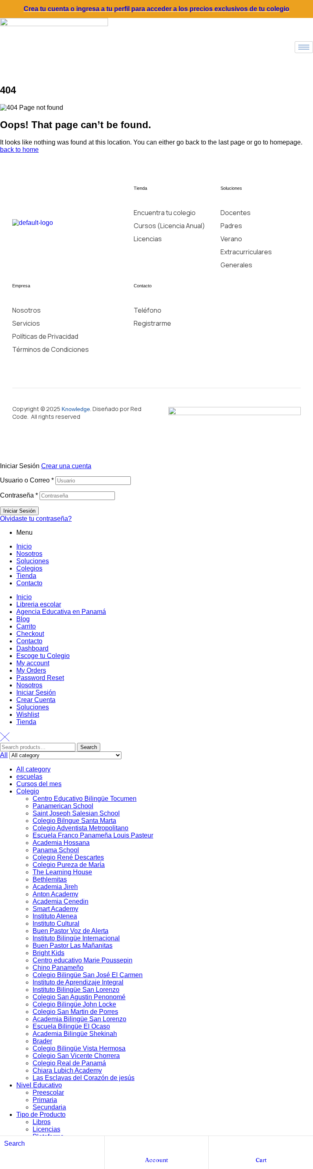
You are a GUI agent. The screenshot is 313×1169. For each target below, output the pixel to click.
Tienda (26, 575)
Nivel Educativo (39, 1085)
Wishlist (27, 714)
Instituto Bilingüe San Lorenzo (76, 989)
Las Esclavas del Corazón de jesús (83, 1077)
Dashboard (32, 648)
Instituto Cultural (56, 923)
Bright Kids (48, 952)
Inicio (24, 546)
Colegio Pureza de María (69, 864)
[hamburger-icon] (304, 47)
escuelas (29, 776)
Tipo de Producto (41, 1114)
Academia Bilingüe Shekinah (75, 1033)
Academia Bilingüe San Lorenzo (79, 1019)
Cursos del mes (39, 783)
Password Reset (40, 677)
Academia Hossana (61, 842)
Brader (42, 1041)
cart (261, 1160)
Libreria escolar (38, 604)
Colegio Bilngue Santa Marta (74, 820)
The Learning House (62, 872)
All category (33, 769)
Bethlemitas (50, 879)
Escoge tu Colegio (43, 655)
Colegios (29, 568)
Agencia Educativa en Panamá (61, 611)
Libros (42, 1121)
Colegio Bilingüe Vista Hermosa (79, 1048)
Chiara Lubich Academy (67, 1070)
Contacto (29, 583)
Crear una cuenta (66, 465)
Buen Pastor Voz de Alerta (70, 930)
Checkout (30, 633)
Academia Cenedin (60, 901)
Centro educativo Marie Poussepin (82, 960)
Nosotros (29, 553)
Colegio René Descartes (68, 857)
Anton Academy (55, 894)
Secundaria (49, 1107)
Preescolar (48, 1092)
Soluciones (32, 561)
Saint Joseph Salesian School (76, 813)
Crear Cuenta (35, 699)
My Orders (31, 670)
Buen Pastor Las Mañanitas (72, 945)
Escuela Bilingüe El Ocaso (71, 1026)
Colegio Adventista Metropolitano (80, 828)
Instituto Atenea (55, 916)
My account (32, 663)
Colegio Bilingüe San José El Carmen (88, 974)
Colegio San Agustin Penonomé (79, 996)
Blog (23, 619)
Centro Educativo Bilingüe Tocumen (85, 798)
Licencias (46, 1129)
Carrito (26, 626)
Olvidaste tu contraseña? (36, 518)
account (156, 1160)
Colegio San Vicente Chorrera (76, 1055)
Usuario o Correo (27, 480)
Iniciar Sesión (36, 692)
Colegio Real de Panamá (69, 1063)
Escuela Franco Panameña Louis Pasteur (93, 835)
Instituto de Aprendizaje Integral (78, 982)
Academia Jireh (55, 886)
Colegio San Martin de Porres (75, 1011)
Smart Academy (55, 908)
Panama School (56, 850)
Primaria (45, 1099)
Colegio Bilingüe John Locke (74, 1004)
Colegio (27, 791)
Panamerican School (63, 805)
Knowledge (76, 409)
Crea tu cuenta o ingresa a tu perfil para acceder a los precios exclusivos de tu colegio (156, 8)
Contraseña (19, 495)
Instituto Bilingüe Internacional (76, 938)
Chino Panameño (58, 967)
